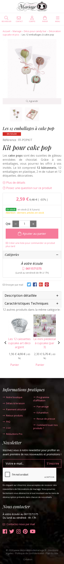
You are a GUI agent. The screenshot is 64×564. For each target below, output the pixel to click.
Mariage (17, 31)
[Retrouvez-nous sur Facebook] (5, 531)
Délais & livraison (15, 403)
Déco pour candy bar (35, 31)
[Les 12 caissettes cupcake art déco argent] (19, 325)
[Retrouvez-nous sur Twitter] (11, 531)
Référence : (10, 140)
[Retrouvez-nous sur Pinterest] (25, 531)
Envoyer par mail (14, 284)
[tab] (32, 295)
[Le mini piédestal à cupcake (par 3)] (44, 325)
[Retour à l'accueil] (32, 6)
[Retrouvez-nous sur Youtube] (33, 531)
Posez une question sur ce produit (29, 188)
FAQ (8, 421)
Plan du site (52, 553)
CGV (8, 427)
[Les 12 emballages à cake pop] (16, 114)
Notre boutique (14, 397)
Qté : (9, 224)
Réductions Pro (14, 434)
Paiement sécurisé (16, 409)
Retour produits (14, 415)
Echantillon (42, 412)
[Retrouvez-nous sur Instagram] (18, 531)
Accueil (6, 31)
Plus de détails (15, 183)
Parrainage (43, 406)
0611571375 (34, 269)
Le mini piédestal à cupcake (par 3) (44, 343)
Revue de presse (46, 418)
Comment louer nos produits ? (45, 426)
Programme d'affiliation (41, 399)
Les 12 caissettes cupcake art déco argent (19, 343)
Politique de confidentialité (29, 553)
